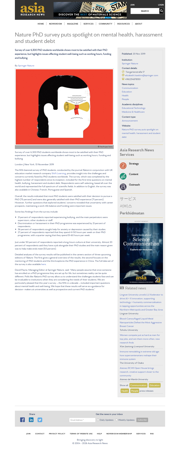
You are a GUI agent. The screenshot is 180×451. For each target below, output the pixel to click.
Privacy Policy (57, 433)
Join (133, 5)
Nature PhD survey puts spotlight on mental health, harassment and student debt (141, 133)
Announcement (130, 120)
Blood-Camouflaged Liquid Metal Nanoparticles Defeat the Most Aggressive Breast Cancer (141, 322)
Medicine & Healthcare (133, 111)
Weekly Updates (126, 419)
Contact (40, 433)
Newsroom (55, 24)
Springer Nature (26, 65)
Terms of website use (81, 433)
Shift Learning (59, 173)
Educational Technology (133, 107)
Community (105, 24)
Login (161, 5)
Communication (130, 87)
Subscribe (142, 420)
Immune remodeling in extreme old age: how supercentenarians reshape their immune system (139, 355)
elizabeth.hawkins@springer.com (141, 75)
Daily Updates (106, 419)
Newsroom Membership (119, 433)
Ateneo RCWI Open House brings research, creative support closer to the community (139, 371)
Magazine (72, 24)
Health (125, 95)
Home (41, 24)
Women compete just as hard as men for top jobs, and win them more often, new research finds (140, 338)
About (138, 24)
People (125, 98)
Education (127, 91)
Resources (123, 24)
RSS (152, 433)
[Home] (33, 9)
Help (99, 433)
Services (89, 24)
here (43, 263)
